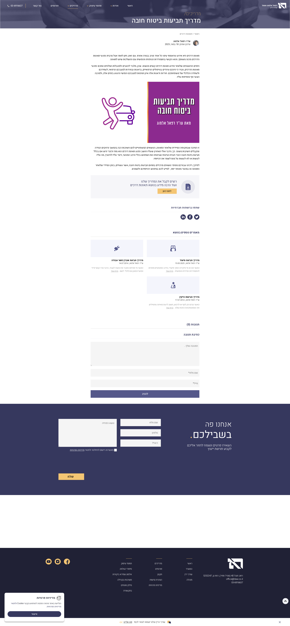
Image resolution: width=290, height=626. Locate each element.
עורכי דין (188, 574)
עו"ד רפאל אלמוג (181, 41)
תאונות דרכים (186, 33)
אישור (34, 614)
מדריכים (73, 6)
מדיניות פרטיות (155, 585)
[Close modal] (280, 621)
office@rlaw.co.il (234, 579)
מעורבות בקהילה (124, 579)
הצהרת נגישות (156, 579)
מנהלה (189, 579)
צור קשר (37, 6)
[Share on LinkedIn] (183, 217)
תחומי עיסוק (95, 6)
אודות (115, 6)
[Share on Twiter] (196, 217)
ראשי (130, 6)
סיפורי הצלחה (126, 569)
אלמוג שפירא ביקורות (122, 574)
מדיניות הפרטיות (77, 450)
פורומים (55, 6)
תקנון (159, 574)
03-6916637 (16, 5)
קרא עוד (169, 271)
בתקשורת (127, 590)
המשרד (189, 569)
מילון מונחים (126, 585)
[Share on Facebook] (190, 217)
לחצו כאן (167, 191)
